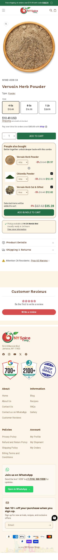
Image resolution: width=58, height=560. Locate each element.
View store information (16, 229)
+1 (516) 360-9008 (35, 479)
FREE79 (45, 3)
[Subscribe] (50, 525)
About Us (6, 401)
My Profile (35, 436)
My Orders (35, 447)
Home (5, 395)
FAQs (33, 406)
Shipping (6, 121)
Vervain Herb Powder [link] (28, 157)
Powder (11, 93)
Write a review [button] (29, 312)
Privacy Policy (9, 436)
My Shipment (36, 442)
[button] (3, 10)
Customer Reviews (11, 417)
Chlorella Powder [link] (25, 173)
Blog (32, 395)
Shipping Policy (10, 447)
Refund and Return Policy (14, 442)
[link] (10, 160)
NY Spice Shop (32, 547)
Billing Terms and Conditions (10, 455)
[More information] (51, 3)
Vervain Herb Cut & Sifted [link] (30, 187)
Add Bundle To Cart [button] (29, 212)
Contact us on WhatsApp (14, 412)
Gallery (33, 412)
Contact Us (7, 406)
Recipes (34, 401)
